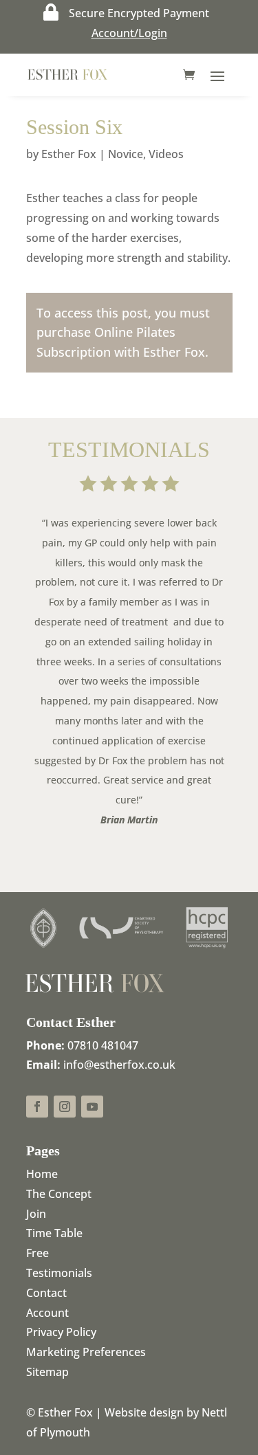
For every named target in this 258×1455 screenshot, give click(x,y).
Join (36, 1213)
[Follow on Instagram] (65, 1107)
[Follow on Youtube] (92, 1107)
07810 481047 (102, 1045)
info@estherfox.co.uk (119, 1064)
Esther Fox (68, 154)
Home (42, 1173)
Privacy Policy (61, 1332)
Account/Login (129, 33)
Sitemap (47, 1371)
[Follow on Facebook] (37, 1107)
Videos (166, 154)
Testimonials (59, 1272)
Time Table (54, 1233)
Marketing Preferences (86, 1351)
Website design (144, 1412)
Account (47, 1312)
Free (37, 1252)
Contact (46, 1292)
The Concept (59, 1193)
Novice (125, 154)
